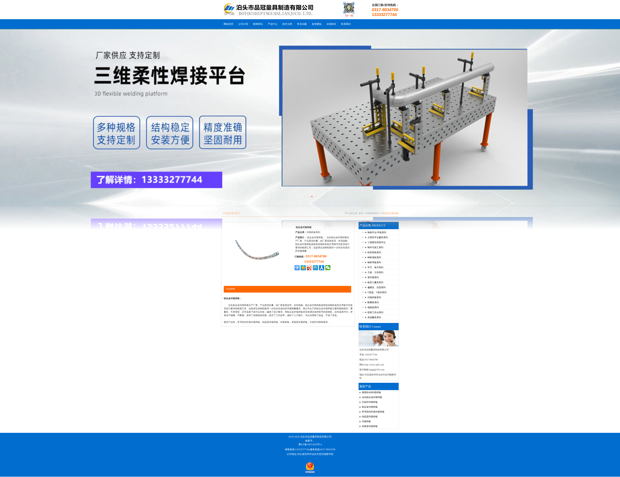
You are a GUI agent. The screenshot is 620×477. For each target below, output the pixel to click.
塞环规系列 (373, 277)
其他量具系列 (374, 317)
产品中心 (272, 24)
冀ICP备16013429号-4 (310, 444)
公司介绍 (243, 24)
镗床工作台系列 (375, 312)
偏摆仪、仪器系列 (376, 287)
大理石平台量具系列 (377, 237)
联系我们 (346, 24)
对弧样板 (366, 421)
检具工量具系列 (375, 282)
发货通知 (316, 24)
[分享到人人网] (321, 267)
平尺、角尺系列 (375, 267)
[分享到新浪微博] (309, 267)
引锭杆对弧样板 (370, 402)
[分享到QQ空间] (303, 267)
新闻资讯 (258, 24)
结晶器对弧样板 (370, 416)
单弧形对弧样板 (370, 426)
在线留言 (331, 24)
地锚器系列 (373, 307)
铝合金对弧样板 (370, 407)
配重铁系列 (373, 302)
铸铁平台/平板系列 (376, 232)
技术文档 (287, 24)
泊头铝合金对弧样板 (372, 397)
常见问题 (302, 24)
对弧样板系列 (372, 213)
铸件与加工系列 (375, 247)
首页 (361, 213)
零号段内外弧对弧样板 (373, 412)
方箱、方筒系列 (375, 272)
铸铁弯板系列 (374, 262)
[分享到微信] (327, 267)
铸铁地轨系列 (374, 257)
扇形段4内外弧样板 (371, 392)
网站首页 (228, 24)
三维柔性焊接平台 (376, 242)
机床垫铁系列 (374, 252)
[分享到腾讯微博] (315, 267)
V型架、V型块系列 (377, 292)
